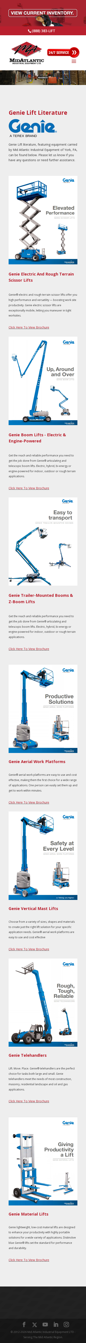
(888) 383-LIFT (43, 30)
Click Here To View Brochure (29, 327)
